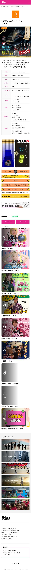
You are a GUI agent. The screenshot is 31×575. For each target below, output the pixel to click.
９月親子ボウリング (7, 361)
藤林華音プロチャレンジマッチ (10, 383)
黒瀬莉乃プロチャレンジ (8, 248)
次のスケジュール (22, 221)
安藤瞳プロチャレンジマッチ (9, 338)
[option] (15, 42)
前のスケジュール (8, 221)
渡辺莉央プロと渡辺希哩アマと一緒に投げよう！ (15, 428)
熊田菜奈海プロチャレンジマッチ (11, 270)
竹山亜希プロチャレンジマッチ (10, 406)
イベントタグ (4, 28)
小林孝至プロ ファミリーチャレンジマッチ (13, 315)
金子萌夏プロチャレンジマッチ (10, 293)
